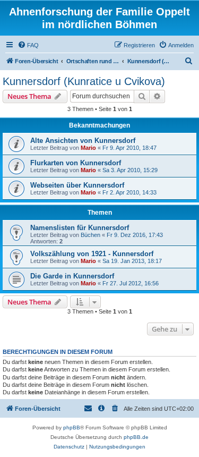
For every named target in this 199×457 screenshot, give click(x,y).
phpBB (71, 427)
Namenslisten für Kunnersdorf (79, 228)
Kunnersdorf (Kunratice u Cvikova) (84, 81)
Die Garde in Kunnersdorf (72, 276)
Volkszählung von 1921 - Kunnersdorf (91, 254)
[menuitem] (28, 45)
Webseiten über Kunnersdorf (77, 185)
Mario (88, 148)
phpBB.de (136, 437)
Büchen (90, 235)
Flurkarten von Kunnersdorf (75, 163)
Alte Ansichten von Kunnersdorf (82, 141)
